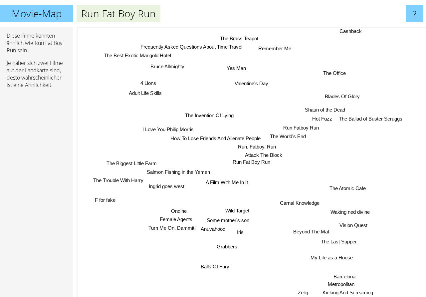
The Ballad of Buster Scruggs (371, 119)
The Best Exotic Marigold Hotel (137, 55)
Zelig (309, 292)
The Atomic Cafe (348, 187)
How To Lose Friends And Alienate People (216, 138)
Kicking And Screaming (349, 292)
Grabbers (228, 247)
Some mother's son (228, 221)
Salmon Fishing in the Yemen (179, 170)
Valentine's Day (251, 83)
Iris (240, 233)
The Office (335, 74)
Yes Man (236, 68)
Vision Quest (353, 224)
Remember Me (274, 49)
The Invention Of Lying (209, 115)
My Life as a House (331, 258)
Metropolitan (345, 283)
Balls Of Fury (212, 266)
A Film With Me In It (226, 182)
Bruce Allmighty (164, 68)
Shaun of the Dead (325, 110)
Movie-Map (37, 13)
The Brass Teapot (236, 38)
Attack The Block (264, 155)
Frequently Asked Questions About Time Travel (192, 47)
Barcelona (348, 275)
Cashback (350, 31)
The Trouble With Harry (118, 179)
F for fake (104, 197)
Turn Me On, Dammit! (171, 227)
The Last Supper (339, 240)
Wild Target (237, 210)
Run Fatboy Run (301, 128)
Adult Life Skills (145, 93)
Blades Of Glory (343, 98)
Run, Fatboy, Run (257, 147)
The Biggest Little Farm (131, 162)
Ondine (177, 210)
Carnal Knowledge (296, 204)
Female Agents (175, 219)
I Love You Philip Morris (168, 129)
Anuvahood (213, 229)
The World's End (288, 137)
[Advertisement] (36, 195)
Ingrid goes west (166, 184)
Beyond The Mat (311, 231)
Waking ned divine (349, 213)
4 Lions (148, 83)
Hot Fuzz (322, 119)
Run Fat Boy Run (251, 162)
